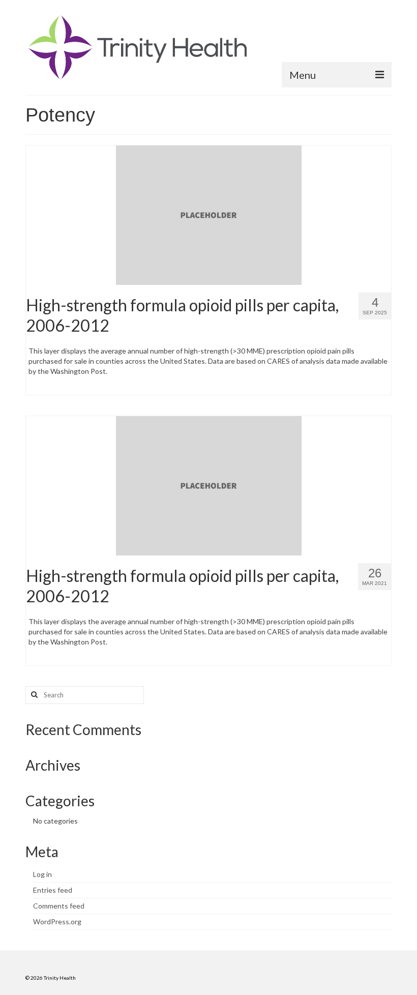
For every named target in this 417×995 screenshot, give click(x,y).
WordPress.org (57, 921)
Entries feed (52, 890)
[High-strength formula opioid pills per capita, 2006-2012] (209, 214)
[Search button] (33, 695)
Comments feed (58, 905)
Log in (42, 874)
